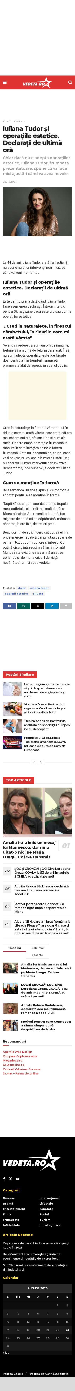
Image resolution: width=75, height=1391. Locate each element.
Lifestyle (46, 1203)
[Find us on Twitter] (10, 1179)
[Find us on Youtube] (17, 1179)
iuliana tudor (39, 588)
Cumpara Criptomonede (20, 1056)
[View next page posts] (41, 762)
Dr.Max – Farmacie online (20, 1073)
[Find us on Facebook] (4, 1179)
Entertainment (14, 1209)
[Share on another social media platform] (66, 606)
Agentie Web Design (17, 1052)
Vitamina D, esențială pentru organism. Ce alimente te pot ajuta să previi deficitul (45, 708)
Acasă (6, 121)
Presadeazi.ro (12, 1060)
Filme (7, 1214)
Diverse (9, 1198)
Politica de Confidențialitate (49, 1373)
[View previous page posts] (34, 762)
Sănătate (18, 121)
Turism (44, 1220)
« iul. (6, 1352)
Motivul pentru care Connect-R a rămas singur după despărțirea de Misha (40, 908)
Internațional (49, 1198)
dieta (22, 588)
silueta (38, 593)
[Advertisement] (37, 38)
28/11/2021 (9, 181)
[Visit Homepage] (37, 82)
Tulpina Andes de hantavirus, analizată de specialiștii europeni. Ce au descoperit (47, 725)
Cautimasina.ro (13, 1065)
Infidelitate (11, 1225)
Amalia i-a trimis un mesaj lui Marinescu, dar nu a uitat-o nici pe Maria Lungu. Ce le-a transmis (29, 849)
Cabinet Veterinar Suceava (22, 1069)
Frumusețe (11, 1220)
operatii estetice (17, 593)
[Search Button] (70, 82)
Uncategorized (50, 1225)
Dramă (8, 1203)
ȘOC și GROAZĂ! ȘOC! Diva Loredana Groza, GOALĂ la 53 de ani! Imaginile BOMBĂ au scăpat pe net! (42, 872)
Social (44, 1214)
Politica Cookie (13, 1373)
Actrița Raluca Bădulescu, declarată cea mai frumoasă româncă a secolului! (41, 890)
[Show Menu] (5, 82)
